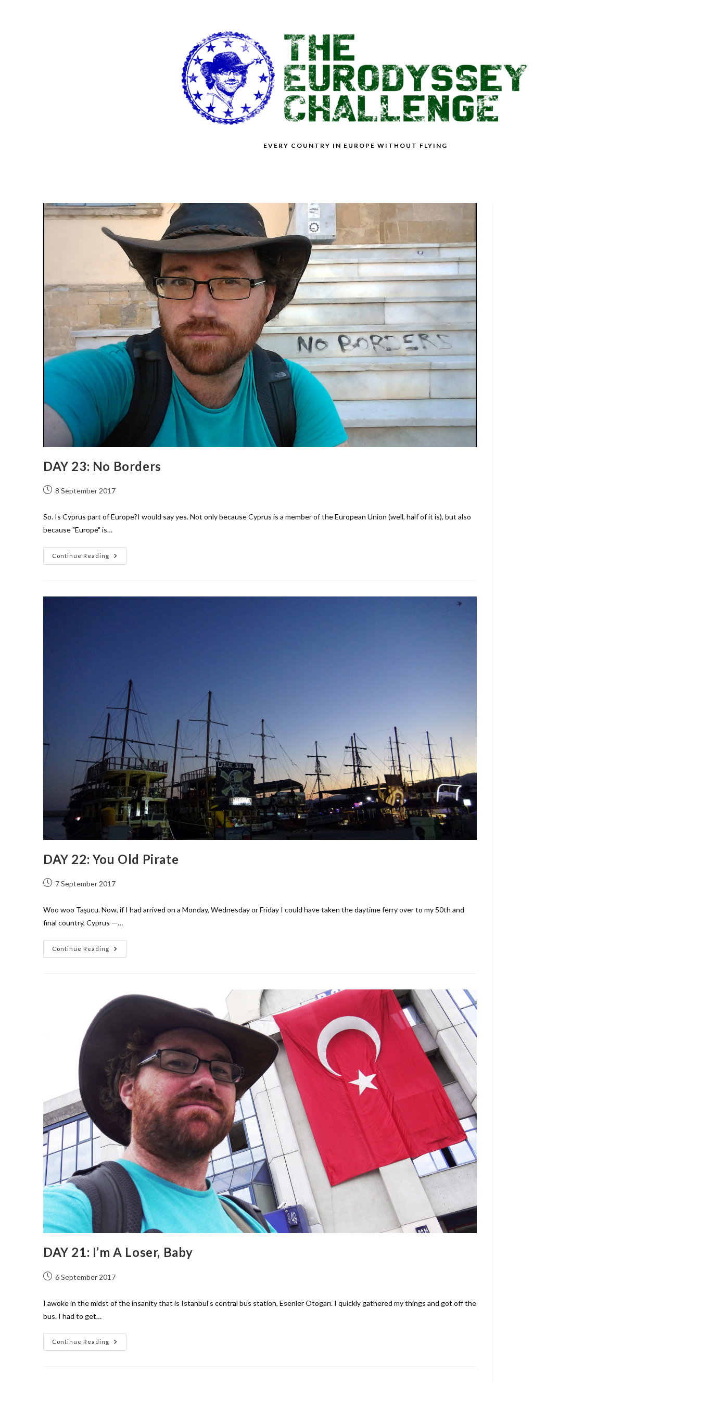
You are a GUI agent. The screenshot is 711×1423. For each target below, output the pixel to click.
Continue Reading (89, 558)
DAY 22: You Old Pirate (111, 859)
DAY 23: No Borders (102, 466)
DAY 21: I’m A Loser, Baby (118, 1252)
